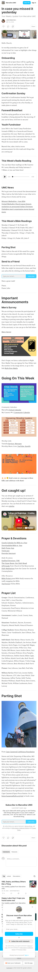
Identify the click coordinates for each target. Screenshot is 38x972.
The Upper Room (8, 563)
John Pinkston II (11, 20)
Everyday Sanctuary (9, 553)
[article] (19, 887)
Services (11, 443)
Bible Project (6, 578)
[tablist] (10, 852)
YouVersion (6, 584)
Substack (9, 968)
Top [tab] (4, 876)
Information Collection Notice (20, 828)
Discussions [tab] (16, 876)
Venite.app (5, 551)
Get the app (29, 963)
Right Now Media (11, 368)
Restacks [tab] (14, 852)
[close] (32, 907)
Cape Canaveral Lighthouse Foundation (20, 752)
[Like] (3, 26)
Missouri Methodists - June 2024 (13, 201)
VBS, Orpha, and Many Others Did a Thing (14, 883)
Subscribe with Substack (20, 941)
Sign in (34, 3)
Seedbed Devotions (8, 560)
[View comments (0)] (8, 26)
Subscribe (27, 3)
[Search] (34, 876)
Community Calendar (22, 412)
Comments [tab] (6, 852)
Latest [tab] (9, 876)
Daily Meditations (8, 568)
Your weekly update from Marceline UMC (13, 887)
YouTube (20, 446)
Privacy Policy (22, 949)
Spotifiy (28, 446)
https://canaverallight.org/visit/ (12, 796)
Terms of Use (28, 826)
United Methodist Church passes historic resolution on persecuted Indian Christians (17, 205)
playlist (11, 506)
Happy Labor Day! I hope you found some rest (13, 899)
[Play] (5, 177)
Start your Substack (14, 963)
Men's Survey (6, 332)
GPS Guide (6, 566)
